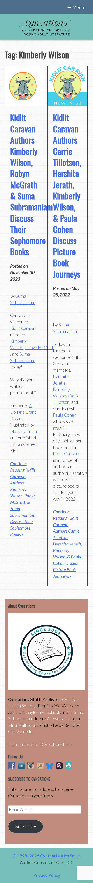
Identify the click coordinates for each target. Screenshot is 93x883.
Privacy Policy (46, 875)
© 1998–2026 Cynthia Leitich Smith (47, 855)
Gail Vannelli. (20, 731)
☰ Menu (75, 7)
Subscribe (25, 826)
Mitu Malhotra (21, 725)
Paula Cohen (64, 415)
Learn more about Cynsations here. (40, 744)
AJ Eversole (58, 718)
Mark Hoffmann (24, 431)
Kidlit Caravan (23, 328)
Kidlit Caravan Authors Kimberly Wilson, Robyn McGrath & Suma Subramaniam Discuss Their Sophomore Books (31, 184)
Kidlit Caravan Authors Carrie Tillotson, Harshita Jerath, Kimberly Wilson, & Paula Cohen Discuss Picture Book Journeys (67, 195)
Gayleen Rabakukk (43, 712)
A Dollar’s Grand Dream (23, 412)
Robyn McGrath (39, 347)
